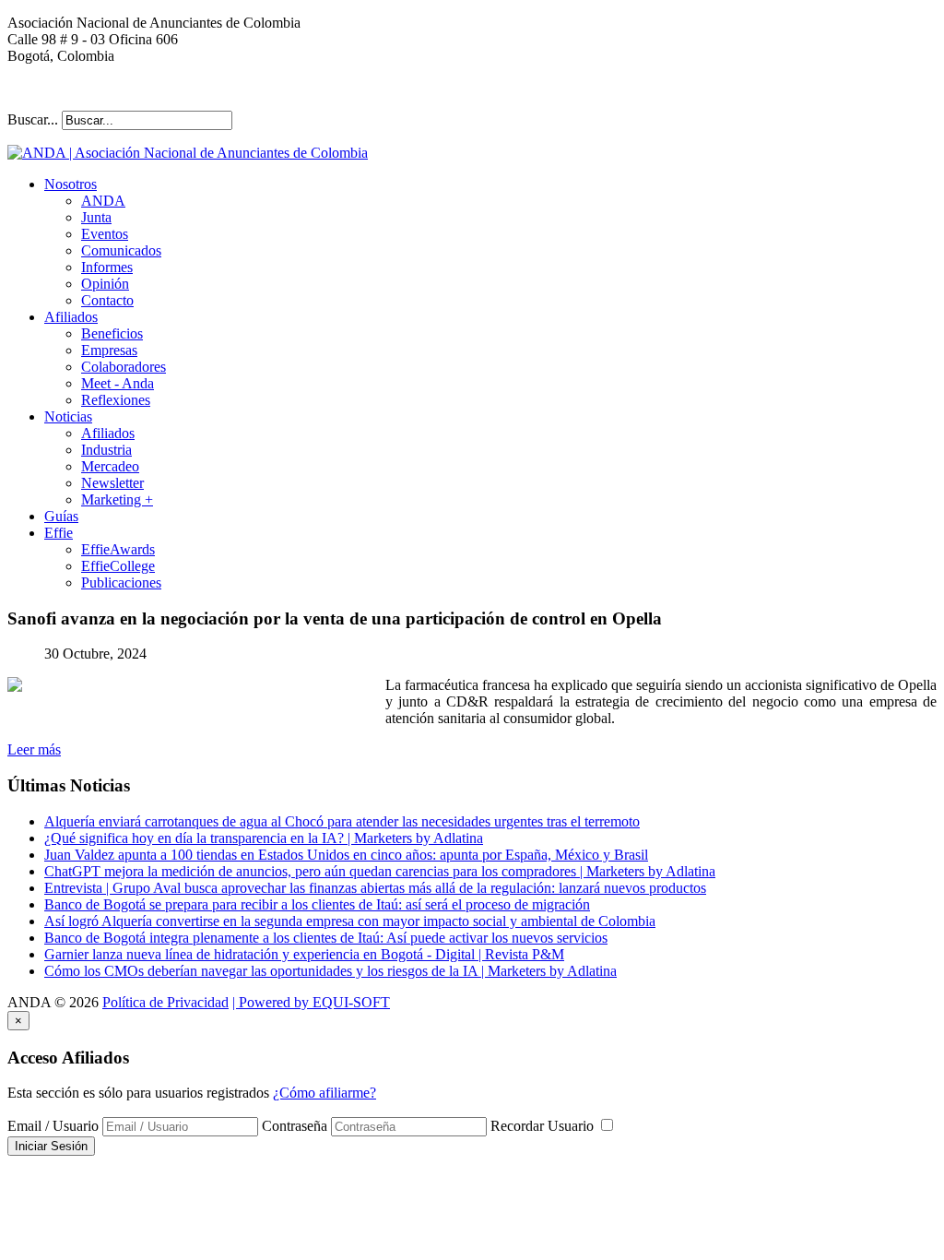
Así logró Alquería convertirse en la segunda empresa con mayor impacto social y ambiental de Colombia (349, 921)
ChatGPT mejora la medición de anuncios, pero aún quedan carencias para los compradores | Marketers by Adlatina (379, 871)
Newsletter (112, 483)
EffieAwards (118, 549)
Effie (58, 533)
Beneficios (112, 333)
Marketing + (117, 499)
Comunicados (121, 250)
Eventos (104, 234)
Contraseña (294, 1126)
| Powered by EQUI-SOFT (311, 1002)
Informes (107, 267)
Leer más (34, 749)
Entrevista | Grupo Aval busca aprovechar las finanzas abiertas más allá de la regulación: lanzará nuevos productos (375, 888)
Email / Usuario (53, 1126)
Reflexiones (115, 400)
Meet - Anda (117, 383)
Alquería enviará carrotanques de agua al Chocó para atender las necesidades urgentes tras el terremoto (342, 821)
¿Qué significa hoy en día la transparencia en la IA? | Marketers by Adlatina (263, 838)
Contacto (107, 300)
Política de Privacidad (165, 1002)
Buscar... (32, 119)
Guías (61, 516)
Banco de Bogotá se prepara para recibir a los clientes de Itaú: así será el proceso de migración (317, 904)
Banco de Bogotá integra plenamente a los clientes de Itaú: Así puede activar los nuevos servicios (326, 937)
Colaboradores (123, 366)
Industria (106, 450)
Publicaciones (121, 582)
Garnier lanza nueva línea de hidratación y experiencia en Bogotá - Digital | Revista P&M (304, 954)
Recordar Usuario (543, 1126)
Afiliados (71, 317)
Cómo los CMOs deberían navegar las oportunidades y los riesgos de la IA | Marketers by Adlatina (330, 971)
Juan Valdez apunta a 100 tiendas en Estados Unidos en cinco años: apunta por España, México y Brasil (346, 854)
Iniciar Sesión (51, 1146)
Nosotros (70, 184)
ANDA (103, 200)
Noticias (68, 416)
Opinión (105, 283)
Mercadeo (110, 466)
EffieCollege (118, 566)
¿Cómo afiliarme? (324, 1092)
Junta (96, 217)
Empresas (109, 350)
